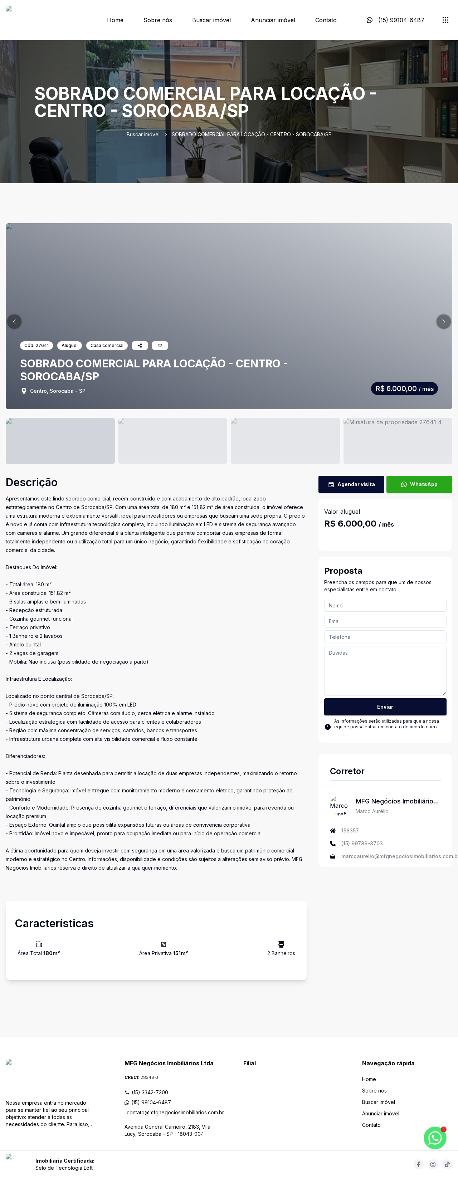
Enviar (385, 707)
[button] (14, 321)
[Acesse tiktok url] (447, 1164)
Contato (326, 20)
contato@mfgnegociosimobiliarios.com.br (171, 1112)
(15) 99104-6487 (151, 1102)
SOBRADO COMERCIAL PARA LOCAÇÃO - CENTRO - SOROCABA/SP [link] (252, 134)
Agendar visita (356, 484)
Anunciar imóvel (273, 20)
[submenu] (445, 20)
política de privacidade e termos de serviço (380, 732)
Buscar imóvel (211, 20)
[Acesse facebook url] (419, 1164)
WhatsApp (424, 484)
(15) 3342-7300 (150, 1092)
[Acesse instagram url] (433, 1164)
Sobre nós (157, 20)
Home (115, 20)
